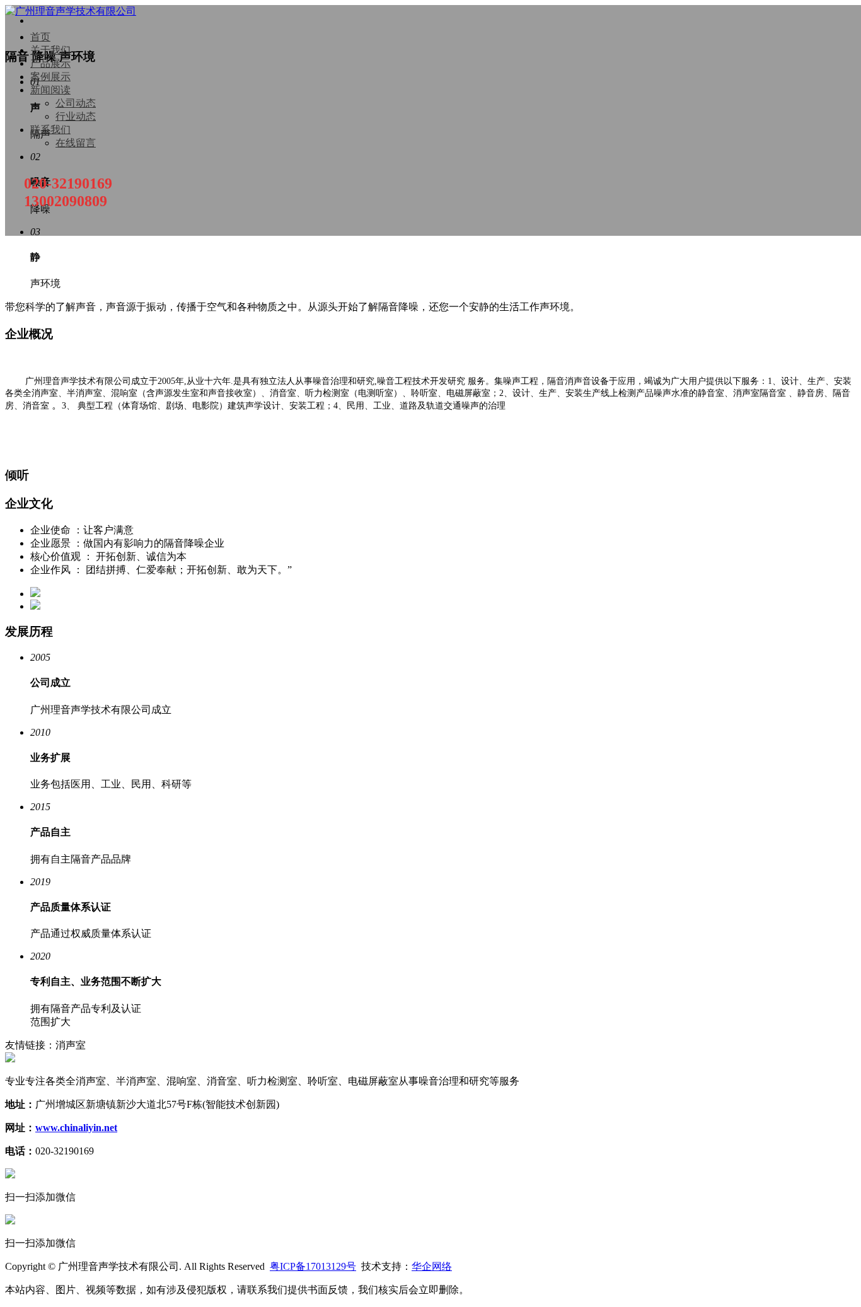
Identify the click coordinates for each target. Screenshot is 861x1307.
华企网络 (432, 1266)
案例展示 (50, 76)
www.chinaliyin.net (76, 1127)
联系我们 (50, 129)
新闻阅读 (50, 89)
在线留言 (75, 142)
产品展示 (50, 63)
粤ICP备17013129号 (313, 1266)
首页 (40, 37)
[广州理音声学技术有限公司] (70, 11)
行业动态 (75, 116)
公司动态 (75, 103)
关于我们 (50, 50)
